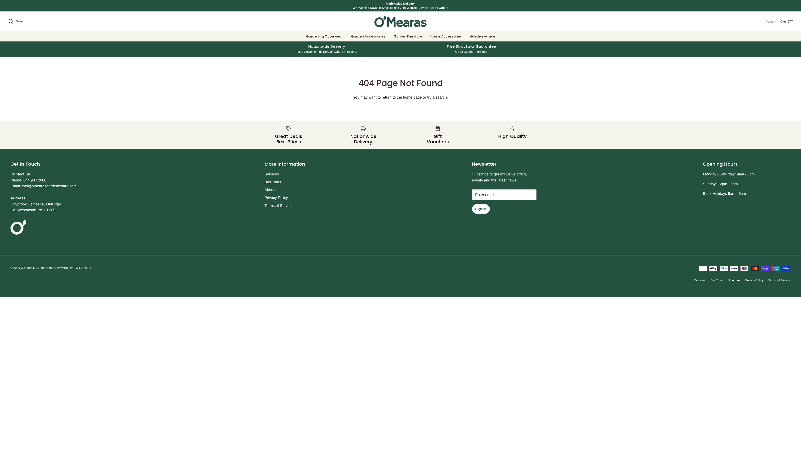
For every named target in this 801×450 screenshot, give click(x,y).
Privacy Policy (276, 198)
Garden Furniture (408, 36)
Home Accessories (446, 36)
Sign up (481, 209)
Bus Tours (272, 182)
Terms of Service (278, 206)
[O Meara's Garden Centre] (400, 21)
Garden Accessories (368, 36)
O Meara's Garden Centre (38, 267)
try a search (437, 97)
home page (412, 97)
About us (271, 190)
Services (271, 174)
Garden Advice (482, 36)
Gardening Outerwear (324, 36)
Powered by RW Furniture (74, 267)
